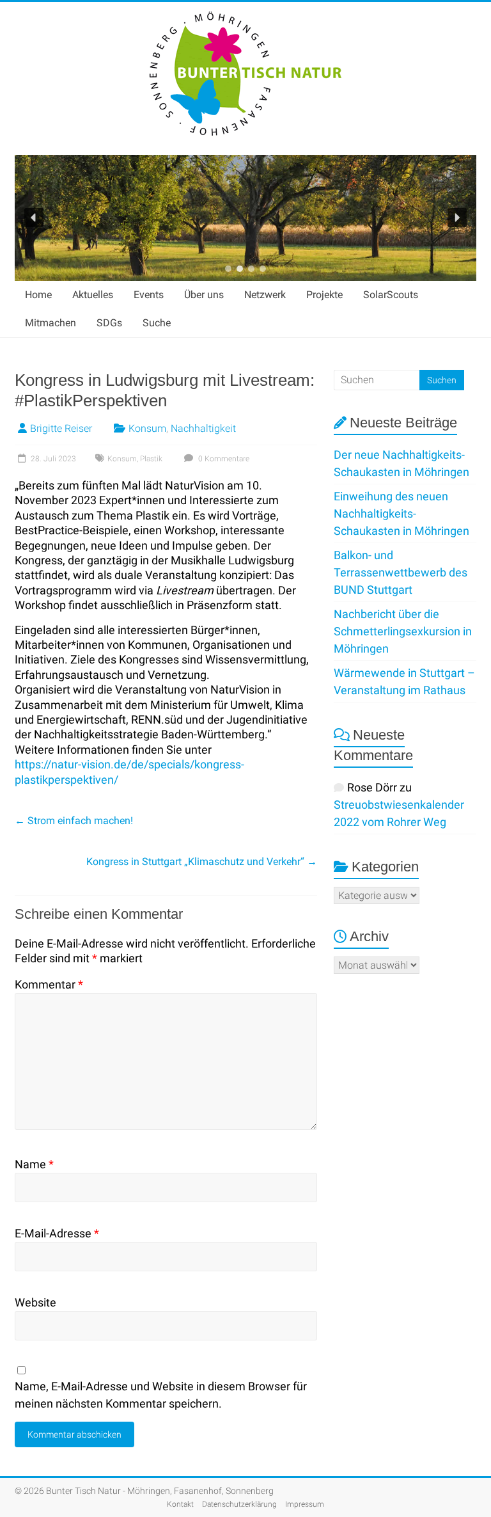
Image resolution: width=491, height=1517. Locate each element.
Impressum (304, 1504)
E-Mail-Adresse (57, 1233)
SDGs (109, 323)
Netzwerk (265, 295)
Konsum (147, 428)
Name (34, 1164)
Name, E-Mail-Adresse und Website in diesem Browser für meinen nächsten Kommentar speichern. (161, 1394)
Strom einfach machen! (74, 820)
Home (38, 295)
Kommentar (49, 984)
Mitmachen (50, 323)
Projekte (324, 295)
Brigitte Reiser (61, 428)
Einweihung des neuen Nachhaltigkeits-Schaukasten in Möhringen (401, 513)
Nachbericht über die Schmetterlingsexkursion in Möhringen (403, 631)
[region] (245, 218)
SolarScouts (390, 295)
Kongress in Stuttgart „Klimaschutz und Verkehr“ (201, 861)
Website (35, 1302)
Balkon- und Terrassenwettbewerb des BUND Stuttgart (400, 572)
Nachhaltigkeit (203, 428)
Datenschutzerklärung (239, 1504)
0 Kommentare (222, 458)
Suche (157, 323)
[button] (33, 217)
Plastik (151, 458)
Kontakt (180, 1504)
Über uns (204, 295)
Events (149, 295)
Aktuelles (92, 295)
